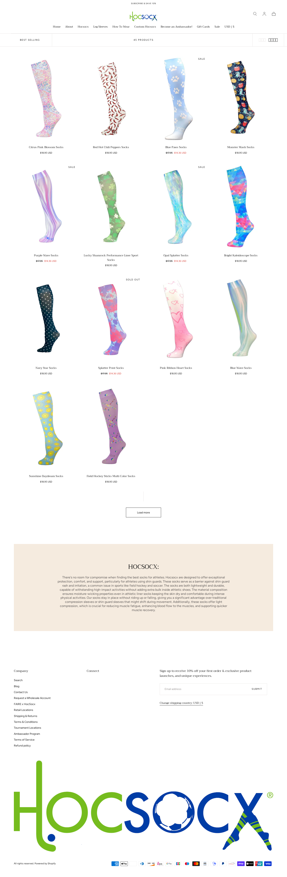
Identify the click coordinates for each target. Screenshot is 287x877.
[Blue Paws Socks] (176, 98)
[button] (255, 14)
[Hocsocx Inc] (143, 806)
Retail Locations (23, 710)
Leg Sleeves (100, 27)
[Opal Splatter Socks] (176, 207)
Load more (143, 512)
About (69, 27)
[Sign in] (264, 14)
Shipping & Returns (25, 716)
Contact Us (21, 692)
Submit (257, 689)
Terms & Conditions (26, 722)
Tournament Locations (27, 727)
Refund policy (22, 745)
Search (18, 680)
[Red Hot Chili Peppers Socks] (111, 98)
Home (57, 27)
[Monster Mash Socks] (241, 98)
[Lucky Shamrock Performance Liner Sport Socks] (111, 207)
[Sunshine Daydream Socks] (46, 427)
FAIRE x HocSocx (24, 704)
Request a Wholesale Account (32, 698)
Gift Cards (203, 27)
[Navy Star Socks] (46, 319)
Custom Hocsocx (145, 27)
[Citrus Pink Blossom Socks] (46, 98)
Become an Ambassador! (176, 27)
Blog (16, 686)
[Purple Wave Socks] (46, 207)
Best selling (30, 40)
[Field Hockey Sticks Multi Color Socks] (111, 427)
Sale (217, 27)
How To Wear (121, 27)
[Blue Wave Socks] (241, 319)
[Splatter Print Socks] (111, 319)
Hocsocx (83, 27)
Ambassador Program (27, 734)
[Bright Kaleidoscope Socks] (241, 207)
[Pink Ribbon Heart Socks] (176, 319)
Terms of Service (24, 739)
